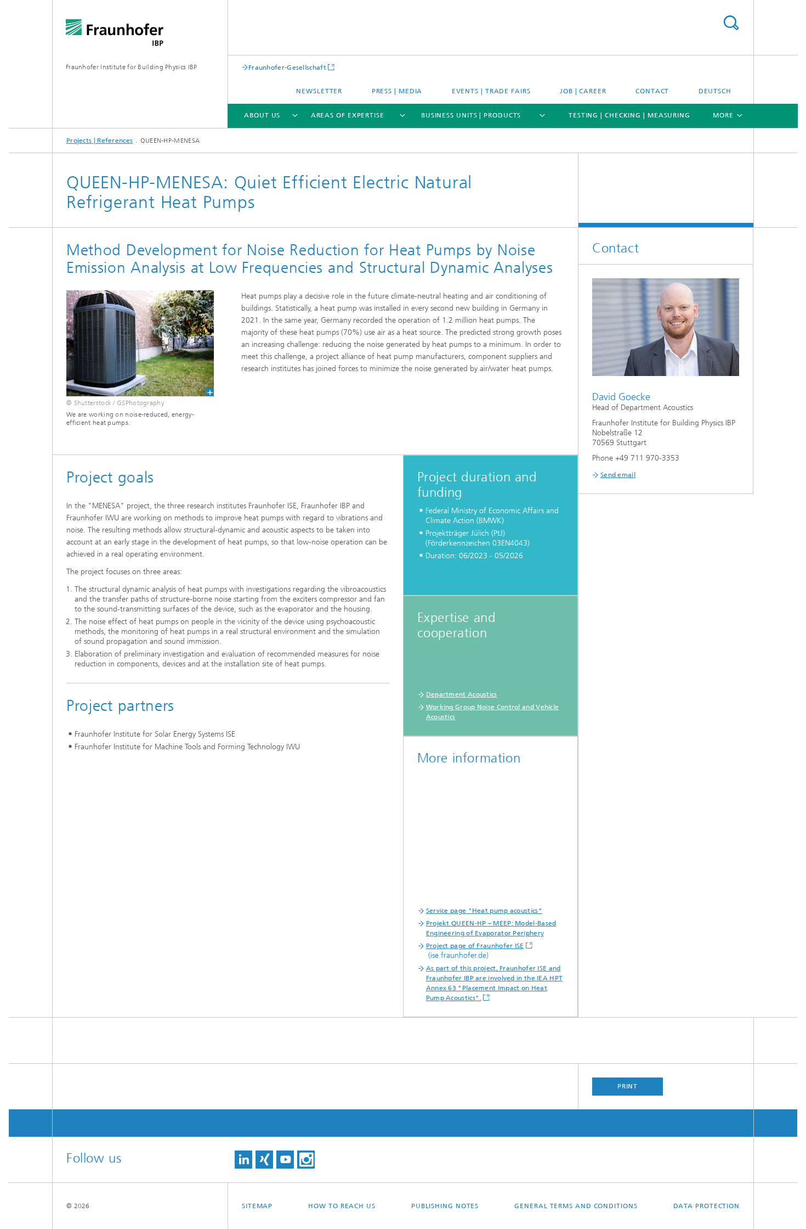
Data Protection (706, 1206)
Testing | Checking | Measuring (629, 115)
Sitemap (257, 1206)
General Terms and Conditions (575, 1206)
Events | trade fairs (491, 91)
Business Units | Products (471, 115)
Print (627, 1086)
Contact (652, 91)
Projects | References (99, 140)
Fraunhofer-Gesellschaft (287, 67)
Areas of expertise (347, 115)
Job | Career (583, 91)
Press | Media (397, 91)
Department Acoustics (461, 694)
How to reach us (342, 1206)
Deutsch (715, 91)
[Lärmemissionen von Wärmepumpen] (133, 343)
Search (731, 23)
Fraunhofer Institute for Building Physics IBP (131, 67)
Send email (617, 475)
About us (262, 115)
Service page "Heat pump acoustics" (484, 910)
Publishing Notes (445, 1206)
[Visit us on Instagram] (306, 1160)
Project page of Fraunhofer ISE (475, 946)
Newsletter (319, 91)
